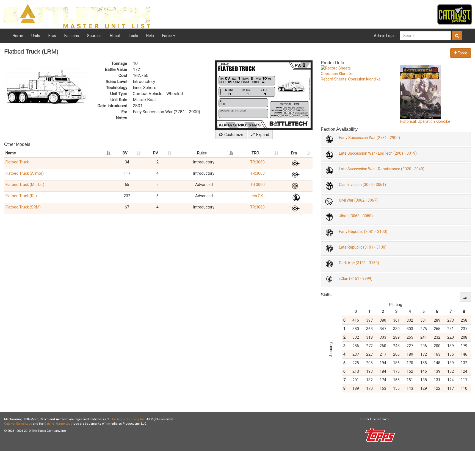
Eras (52, 36)
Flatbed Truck (17, 162)
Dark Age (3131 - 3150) (359, 263)
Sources (94, 36)
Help (150, 36)
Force (167, 36)
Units (35, 36)
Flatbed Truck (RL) (21, 196)
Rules (202, 153)
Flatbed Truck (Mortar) (24, 184)
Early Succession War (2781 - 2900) (369, 137)
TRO (255, 153)
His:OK (257, 196)
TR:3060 (257, 162)
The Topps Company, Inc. (127, 419)
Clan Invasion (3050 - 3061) (362, 184)
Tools (133, 36)
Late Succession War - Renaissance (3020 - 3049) (381, 169)
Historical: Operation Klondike (425, 121)
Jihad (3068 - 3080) (356, 216)
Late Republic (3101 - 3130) (362, 247)
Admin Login (385, 36)
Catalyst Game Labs (18, 423)
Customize (233, 134)
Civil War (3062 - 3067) (358, 200)
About (115, 36)
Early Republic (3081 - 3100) (363, 231)
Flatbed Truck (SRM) (23, 207)
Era (294, 153)
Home (18, 36)
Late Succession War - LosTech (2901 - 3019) (378, 153)
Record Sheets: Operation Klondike (351, 79)
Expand (262, 134)
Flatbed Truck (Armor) (24, 173)
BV (125, 153)
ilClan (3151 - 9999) (355, 278)
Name (10, 153)
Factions (71, 36)
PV (155, 153)
